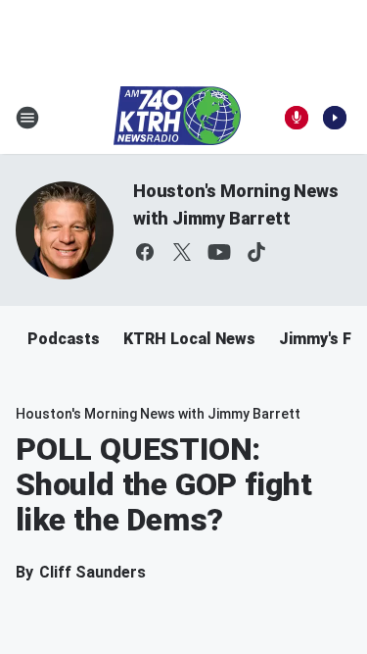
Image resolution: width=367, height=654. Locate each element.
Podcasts (63, 338)
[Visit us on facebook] (145, 252)
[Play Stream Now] (334, 117)
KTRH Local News (189, 338)
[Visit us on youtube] (219, 252)
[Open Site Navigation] (27, 117)
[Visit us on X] (182, 252)
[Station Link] (177, 117)
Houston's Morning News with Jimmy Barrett (158, 414)
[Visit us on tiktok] (256, 252)
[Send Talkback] (296, 117)
